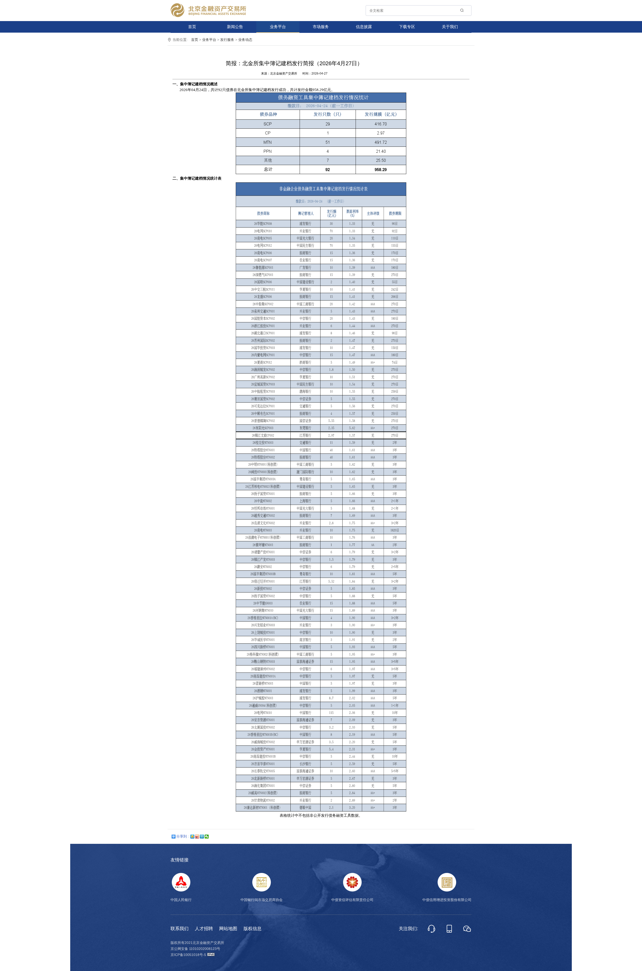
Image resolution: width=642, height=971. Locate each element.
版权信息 (253, 928)
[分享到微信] (207, 837)
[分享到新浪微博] (197, 837)
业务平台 (278, 27)
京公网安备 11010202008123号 (195, 949)
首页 (192, 27)
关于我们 (450, 27)
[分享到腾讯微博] (202, 837)
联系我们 (180, 928)
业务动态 (245, 40)
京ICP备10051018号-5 (189, 955)
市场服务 (321, 27)
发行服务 (227, 40)
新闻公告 (235, 27)
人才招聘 (204, 928)
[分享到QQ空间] (192, 837)
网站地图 (228, 928)
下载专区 (407, 27)
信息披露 (364, 27)
